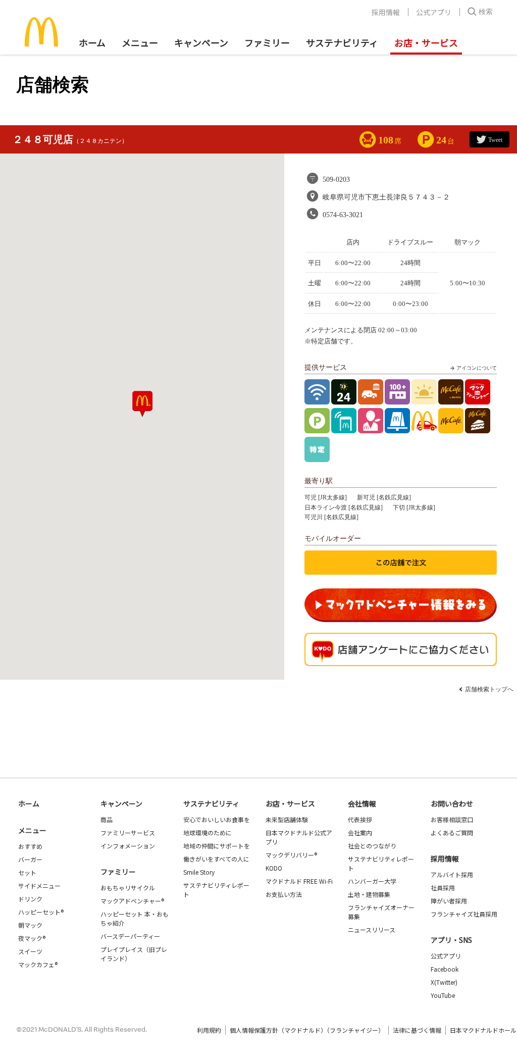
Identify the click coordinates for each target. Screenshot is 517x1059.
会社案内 (360, 832)
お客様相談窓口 (452, 819)
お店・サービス (426, 42)
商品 (106, 819)
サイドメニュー (39, 885)
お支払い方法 (284, 894)
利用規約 (209, 1030)
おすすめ (30, 846)
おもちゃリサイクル (127, 887)
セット (27, 872)
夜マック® (31, 938)
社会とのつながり (372, 845)
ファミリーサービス (127, 832)
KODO (274, 868)
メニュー (32, 830)
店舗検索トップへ (489, 689)
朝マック (30, 925)
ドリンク (30, 898)
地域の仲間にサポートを (216, 845)
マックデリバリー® (291, 854)
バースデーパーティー (130, 936)
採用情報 (386, 12)
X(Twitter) (444, 982)
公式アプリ (433, 12)
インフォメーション (127, 845)
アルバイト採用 (452, 874)
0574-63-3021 (343, 215)
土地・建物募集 (369, 894)
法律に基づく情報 (417, 1030)
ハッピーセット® (41, 911)
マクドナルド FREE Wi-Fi (299, 881)
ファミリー (267, 42)
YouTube (443, 995)
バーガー (30, 859)
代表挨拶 (360, 819)
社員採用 (443, 887)
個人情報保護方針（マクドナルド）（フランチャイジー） (307, 1030)
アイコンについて (476, 368)
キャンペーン (201, 42)
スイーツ (30, 951)
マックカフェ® (38, 964)
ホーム (92, 42)
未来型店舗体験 (287, 819)
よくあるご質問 (452, 832)
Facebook (444, 969)
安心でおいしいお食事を (216, 819)
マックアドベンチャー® (132, 900)
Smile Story (199, 872)
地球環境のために (207, 832)
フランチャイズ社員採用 (464, 914)
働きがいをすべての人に (216, 858)
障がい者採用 (449, 900)
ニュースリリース (371, 929)
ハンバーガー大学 (372, 881)
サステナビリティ (342, 42)
